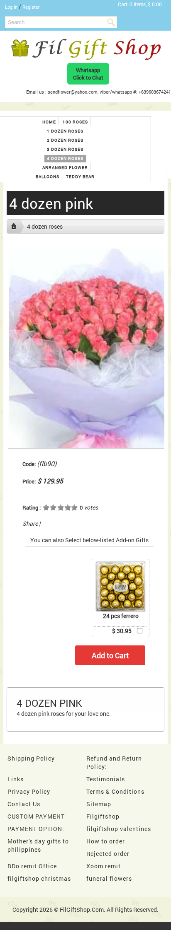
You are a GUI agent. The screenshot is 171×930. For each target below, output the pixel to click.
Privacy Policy (28, 791)
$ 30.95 (122, 631)
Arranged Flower (65, 167)
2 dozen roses (65, 140)
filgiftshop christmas (39, 878)
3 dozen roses (65, 149)
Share (30, 523)
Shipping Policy (31, 758)
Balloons (47, 176)
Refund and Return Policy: (114, 762)
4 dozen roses (65, 158)
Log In (11, 7)
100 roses (75, 122)
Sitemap (98, 804)
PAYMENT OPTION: (35, 829)
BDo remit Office (32, 866)
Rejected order (107, 854)
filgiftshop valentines (118, 829)
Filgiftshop (103, 816)
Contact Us (23, 804)
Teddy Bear (80, 176)
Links (15, 779)
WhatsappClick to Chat (88, 73)
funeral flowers (109, 878)
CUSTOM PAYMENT (36, 816)
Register (31, 7)
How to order (105, 841)
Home (49, 122)
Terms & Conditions (115, 791)
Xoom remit (103, 866)
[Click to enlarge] (120, 586)
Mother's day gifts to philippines (38, 845)
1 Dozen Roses (65, 131)
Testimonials (105, 779)
